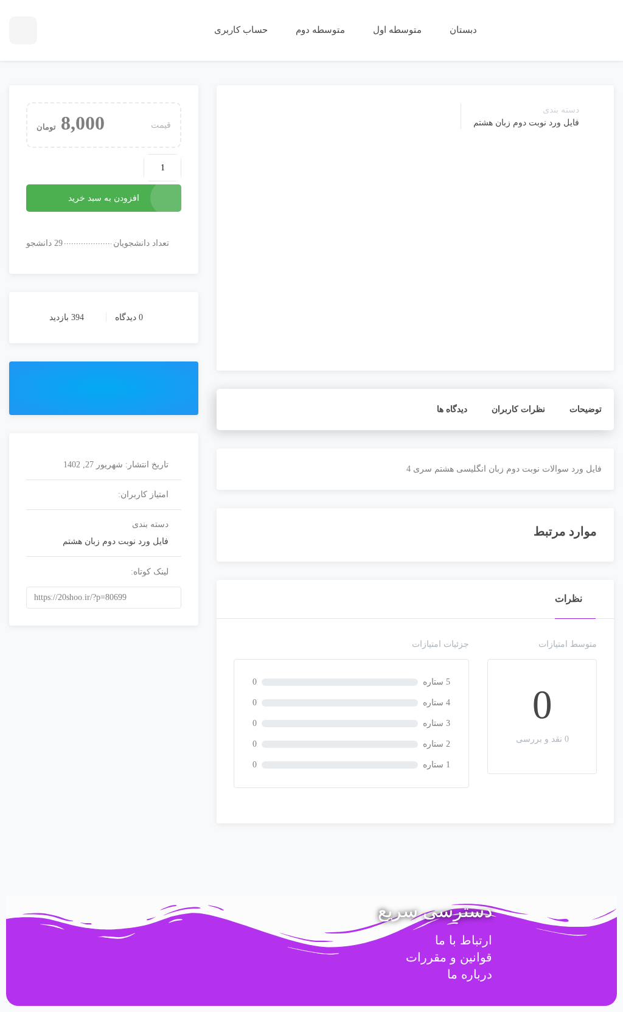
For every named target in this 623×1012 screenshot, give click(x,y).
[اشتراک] (104, 387)
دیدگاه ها (452, 409)
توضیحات (585, 409)
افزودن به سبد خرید (103, 198)
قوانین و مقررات (449, 957)
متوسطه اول (396, 30)
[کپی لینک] (186, 597)
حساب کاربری (240, 30)
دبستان (462, 30)
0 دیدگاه (129, 317)
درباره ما (469, 974)
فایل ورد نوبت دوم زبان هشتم (526, 122)
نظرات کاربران (518, 409)
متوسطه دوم (319, 30)
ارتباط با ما (463, 940)
